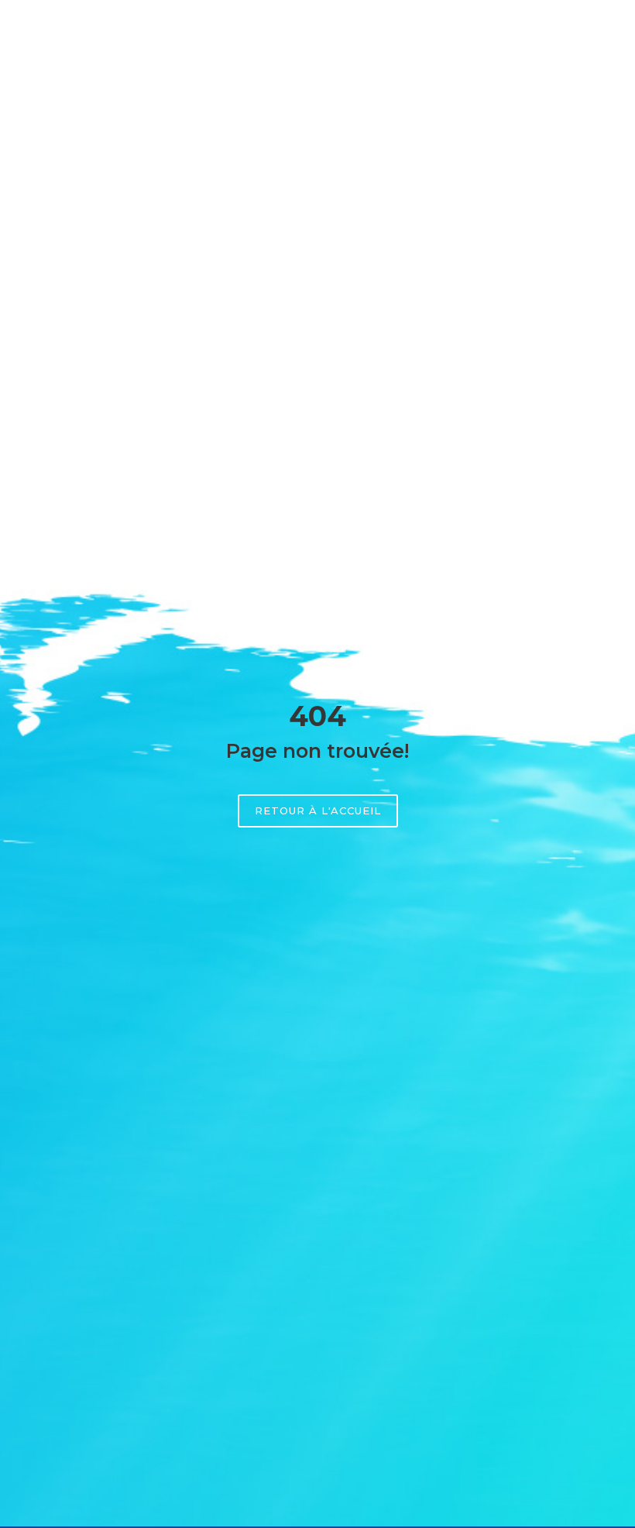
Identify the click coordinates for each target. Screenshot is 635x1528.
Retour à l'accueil (318, 810)
